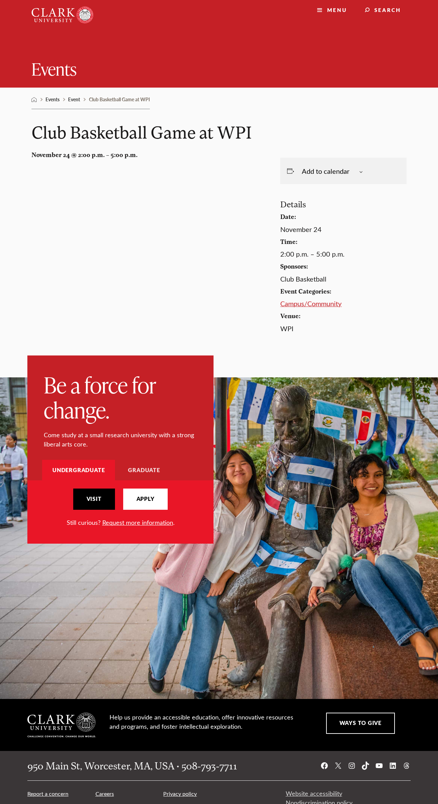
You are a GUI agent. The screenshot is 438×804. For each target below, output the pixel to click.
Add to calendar (325, 171)
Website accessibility (314, 793)
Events (54, 68)
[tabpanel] (120, 508)
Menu (337, 9)
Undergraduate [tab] (78, 470)
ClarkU (34, 99)
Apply (146, 499)
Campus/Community (311, 303)
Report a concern (47, 793)
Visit (94, 499)
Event (74, 99)
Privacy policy (180, 793)
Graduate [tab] (144, 470)
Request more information (137, 522)
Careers (104, 793)
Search (387, 9)
